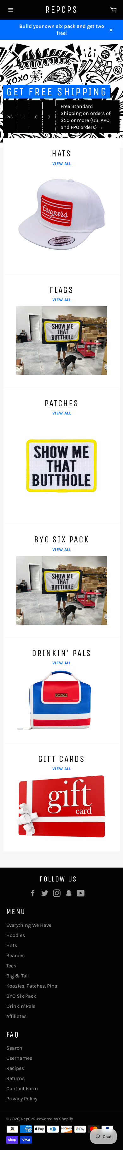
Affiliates (16, 1016)
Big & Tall (17, 976)
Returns (15, 1078)
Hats (11, 945)
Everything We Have (28, 925)
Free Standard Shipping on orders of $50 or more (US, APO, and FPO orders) (85, 116)
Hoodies (15, 935)
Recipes (15, 1068)
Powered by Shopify (55, 1118)
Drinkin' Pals (20, 1006)
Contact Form (22, 1088)
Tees (11, 966)
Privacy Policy (21, 1099)
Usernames (19, 1058)
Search (14, 1048)
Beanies (15, 955)
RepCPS (61, 9)
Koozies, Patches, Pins (31, 986)
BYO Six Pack (21, 996)
